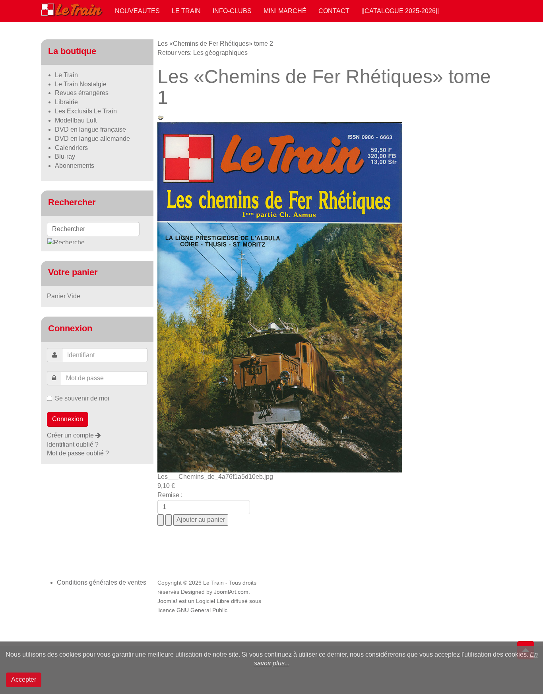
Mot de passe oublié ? (78, 453)
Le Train (186, 11)
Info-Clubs (232, 11)
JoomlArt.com (231, 592)
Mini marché (285, 11)
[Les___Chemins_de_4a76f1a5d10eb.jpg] (279, 296)
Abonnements (74, 165)
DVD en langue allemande (92, 138)
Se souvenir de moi (82, 398)
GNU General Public (201, 610)
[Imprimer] (160, 116)
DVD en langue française (90, 129)
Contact (333, 11)
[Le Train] (72, 8)
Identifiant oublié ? (73, 444)
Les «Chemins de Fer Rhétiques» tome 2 (215, 43)
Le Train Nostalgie (81, 84)
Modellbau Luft (76, 120)
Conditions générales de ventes (101, 582)
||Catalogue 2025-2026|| (400, 11)
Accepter (23, 679)
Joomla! (167, 601)
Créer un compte (71, 435)
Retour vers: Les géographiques (202, 52)
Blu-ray (65, 156)
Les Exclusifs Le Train (86, 111)
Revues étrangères (82, 92)
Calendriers (71, 147)
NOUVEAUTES (137, 11)
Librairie (66, 102)
